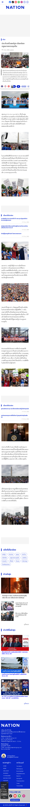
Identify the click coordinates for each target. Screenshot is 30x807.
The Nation (19, 766)
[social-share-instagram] (22, 2)
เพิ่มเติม (5, 791)
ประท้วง (24, 554)
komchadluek (19, 771)
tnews (18, 783)
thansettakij (19, 785)
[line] (19, 797)
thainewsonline (20, 781)
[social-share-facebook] (10, 2)
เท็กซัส (11, 561)
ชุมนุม (17, 554)
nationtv (18, 776)
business (5, 773)
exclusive (6, 771)
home (4, 766)
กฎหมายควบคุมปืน (14, 558)
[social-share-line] (19, 2)
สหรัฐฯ (4, 554)
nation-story (7, 778)
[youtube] (15, 797)
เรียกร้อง (4, 558)
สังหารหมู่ (24, 561)
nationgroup (19, 768)
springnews (19, 778)
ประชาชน (11, 554)
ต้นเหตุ (17, 561)
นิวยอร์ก (4, 561)
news (4, 768)
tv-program (6, 775)
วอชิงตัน (24, 558)
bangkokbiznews (20, 773)
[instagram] (23, 797)
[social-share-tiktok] (13, 2)
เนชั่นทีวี (10, 805)
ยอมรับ (4, 794)
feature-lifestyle (6, 781)
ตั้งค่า (4, 797)
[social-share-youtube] (16, 2)
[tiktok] (10, 797)
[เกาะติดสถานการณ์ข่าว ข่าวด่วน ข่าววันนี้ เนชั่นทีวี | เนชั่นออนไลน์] (15, 7)
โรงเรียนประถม (6, 564)
